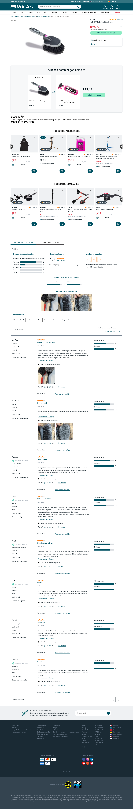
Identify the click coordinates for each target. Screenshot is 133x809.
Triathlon (74, 12)
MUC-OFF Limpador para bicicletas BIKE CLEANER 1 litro (67, 102)
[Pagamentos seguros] (48, 761)
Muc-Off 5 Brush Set (18, 209)
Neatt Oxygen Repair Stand (48, 156)
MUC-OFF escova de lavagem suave (38, 102)
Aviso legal (56, 725)
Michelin (84, 732)
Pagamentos (41, 738)
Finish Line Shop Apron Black (21, 156)
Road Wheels (99, 742)
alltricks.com (116, 728)
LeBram (84, 745)
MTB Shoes (98, 732)
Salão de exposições (44, 732)
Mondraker (85, 742)
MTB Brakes (99, 740)
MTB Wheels (99, 728)
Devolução (40, 730)
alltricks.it (115, 736)
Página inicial (15, 16)
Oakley (84, 728)
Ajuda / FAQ (40, 728)
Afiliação (56, 730)
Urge (83, 738)
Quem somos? (16, 725)
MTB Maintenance (43, 16)
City (38, 12)
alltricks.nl (115, 738)
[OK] (108, 713)
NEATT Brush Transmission (104, 209)
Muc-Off (92, 19)
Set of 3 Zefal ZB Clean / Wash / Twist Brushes (80, 210)
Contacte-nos (41, 725)
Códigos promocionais (60, 736)
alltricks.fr (115, 725)
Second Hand (105, 12)
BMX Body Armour (101, 730)
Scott (83, 747)
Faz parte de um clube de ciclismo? (23, 730)
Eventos (14, 728)
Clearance (117, 12)
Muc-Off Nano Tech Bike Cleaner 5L (79, 156)
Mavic (83, 725)
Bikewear (98, 745)
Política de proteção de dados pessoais (66, 732)
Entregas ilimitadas (86, 1)
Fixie (96, 736)
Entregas (40, 736)
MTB (14, 12)
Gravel (31, 12)
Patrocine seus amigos (19, 732)
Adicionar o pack (94, 95)
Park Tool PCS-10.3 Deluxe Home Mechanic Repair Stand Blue (106, 157)
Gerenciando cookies (60, 734)
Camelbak (85, 730)
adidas (84, 740)
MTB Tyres (98, 725)
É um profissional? (43, 734)
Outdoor (64, 12)
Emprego (56, 728)
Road (22, 12)
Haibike (84, 734)
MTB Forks (98, 738)
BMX (45, 12)
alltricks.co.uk (117, 734)
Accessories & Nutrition (89, 12)
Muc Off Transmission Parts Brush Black (50, 210)
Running (54, 12)
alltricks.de (116, 732)
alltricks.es (116, 730)
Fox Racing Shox (87, 736)
